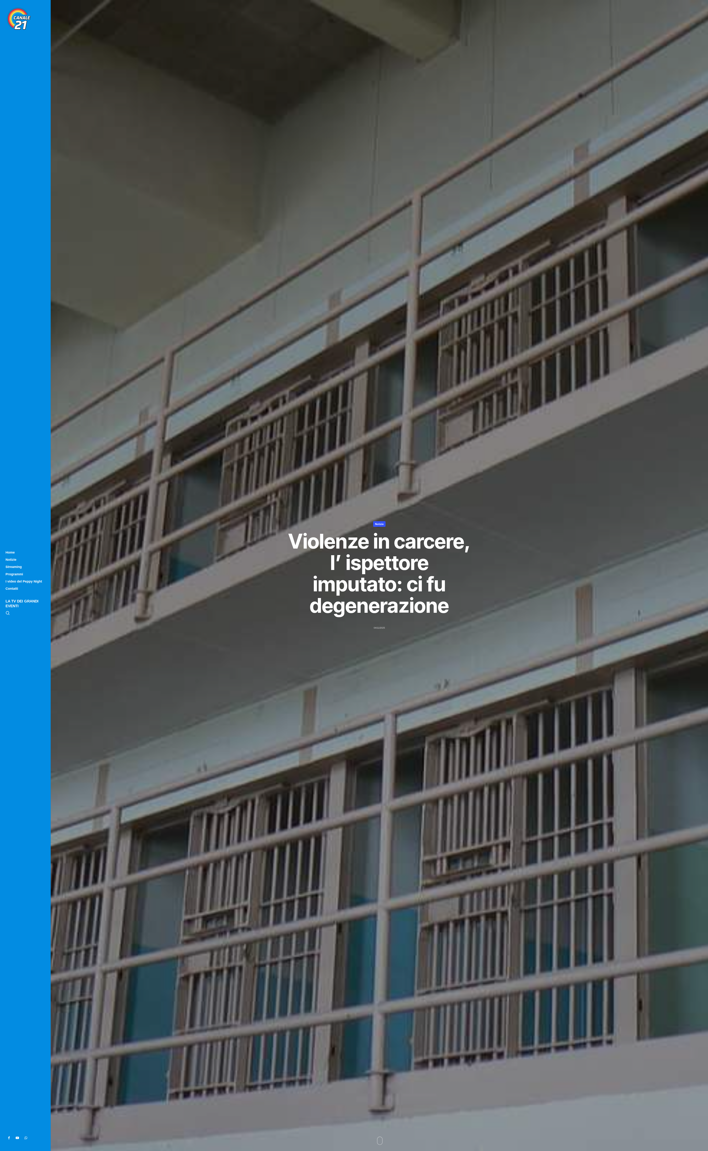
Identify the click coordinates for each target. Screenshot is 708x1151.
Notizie (379, 524)
